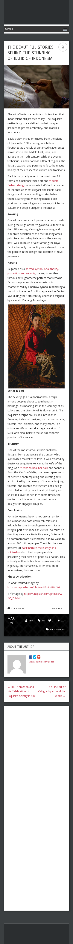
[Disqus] (36, 756)
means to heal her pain (34, 468)
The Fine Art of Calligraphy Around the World (52, 691)
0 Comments (17, 608)
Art (43, 620)
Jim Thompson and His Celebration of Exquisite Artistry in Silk (21, 691)
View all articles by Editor (41, 661)
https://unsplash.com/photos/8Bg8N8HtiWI (33, 587)
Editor (31, 620)
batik (52, 629)
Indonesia (61, 629)
